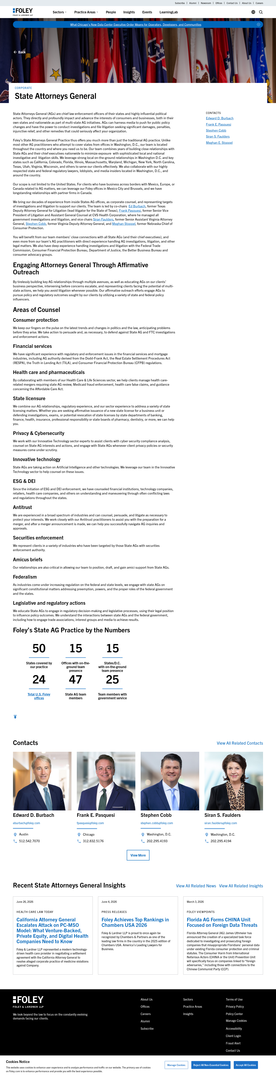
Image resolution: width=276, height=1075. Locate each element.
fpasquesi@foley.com (90, 823)
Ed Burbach (137, 206)
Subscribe (180, 3)
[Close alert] (258, 24)
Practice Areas (84, 12)
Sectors (58, 12)
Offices (219, 3)
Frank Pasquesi (130, 210)
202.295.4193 (157, 841)
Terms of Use (234, 999)
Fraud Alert (233, 1043)
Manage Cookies (176, 1065)
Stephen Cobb (36, 223)
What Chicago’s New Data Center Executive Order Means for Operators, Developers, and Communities (135, 24)
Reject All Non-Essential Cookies (210, 1065)
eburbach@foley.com (26, 823)
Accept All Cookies (246, 1065)
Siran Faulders (103, 219)
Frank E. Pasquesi (218, 124)
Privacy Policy (235, 1006)
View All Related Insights (241, 885)
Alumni (192, 3)
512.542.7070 (29, 841)
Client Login (233, 1036)
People (111, 12)
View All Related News (196, 885)
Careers (259, 3)
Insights (129, 12)
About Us (246, 3)
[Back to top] (15, 717)
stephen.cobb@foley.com (157, 823)
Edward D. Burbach (220, 118)
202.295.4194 (221, 841)
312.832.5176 (93, 841)
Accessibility (234, 1028)
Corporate (23, 88)
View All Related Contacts (240, 743)
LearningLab (169, 12)
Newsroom (206, 3)
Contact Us (232, 3)
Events (147, 12)
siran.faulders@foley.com (220, 823)
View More (138, 855)
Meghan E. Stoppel (219, 142)
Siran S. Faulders (218, 136)
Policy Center (234, 1014)
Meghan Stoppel (123, 223)
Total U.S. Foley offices (39, 696)
